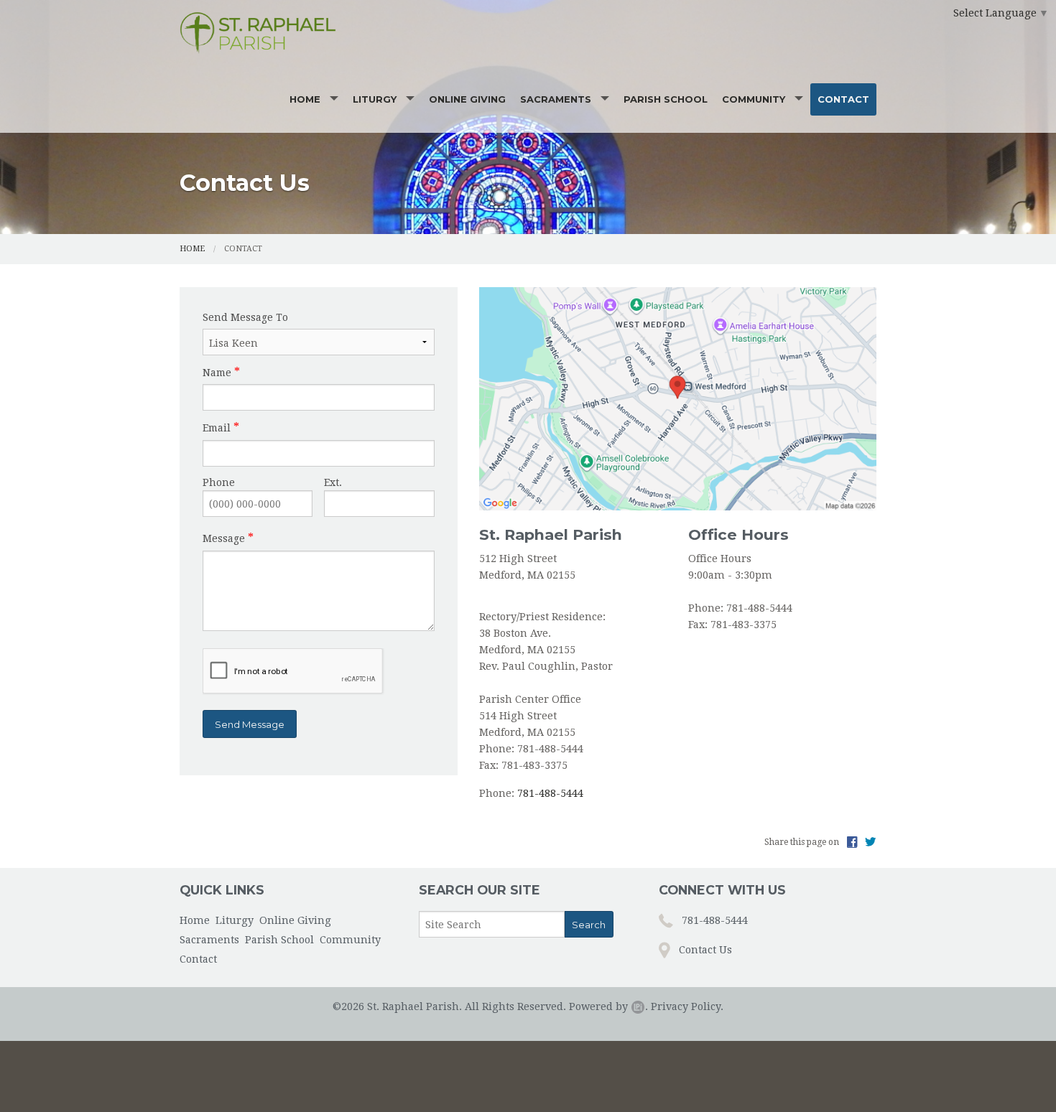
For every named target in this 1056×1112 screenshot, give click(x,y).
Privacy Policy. (687, 1006)
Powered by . (608, 1006)
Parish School (666, 99)
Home (305, 99)
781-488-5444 (550, 793)
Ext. (333, 482)
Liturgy (375, 99)
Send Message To (245, 317)
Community (753, 99)
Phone (219, 482)
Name (217, 372)
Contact (843, 99)
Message (224, 538)
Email (217, 428)
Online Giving (467, 99)
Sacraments (555, 99)
